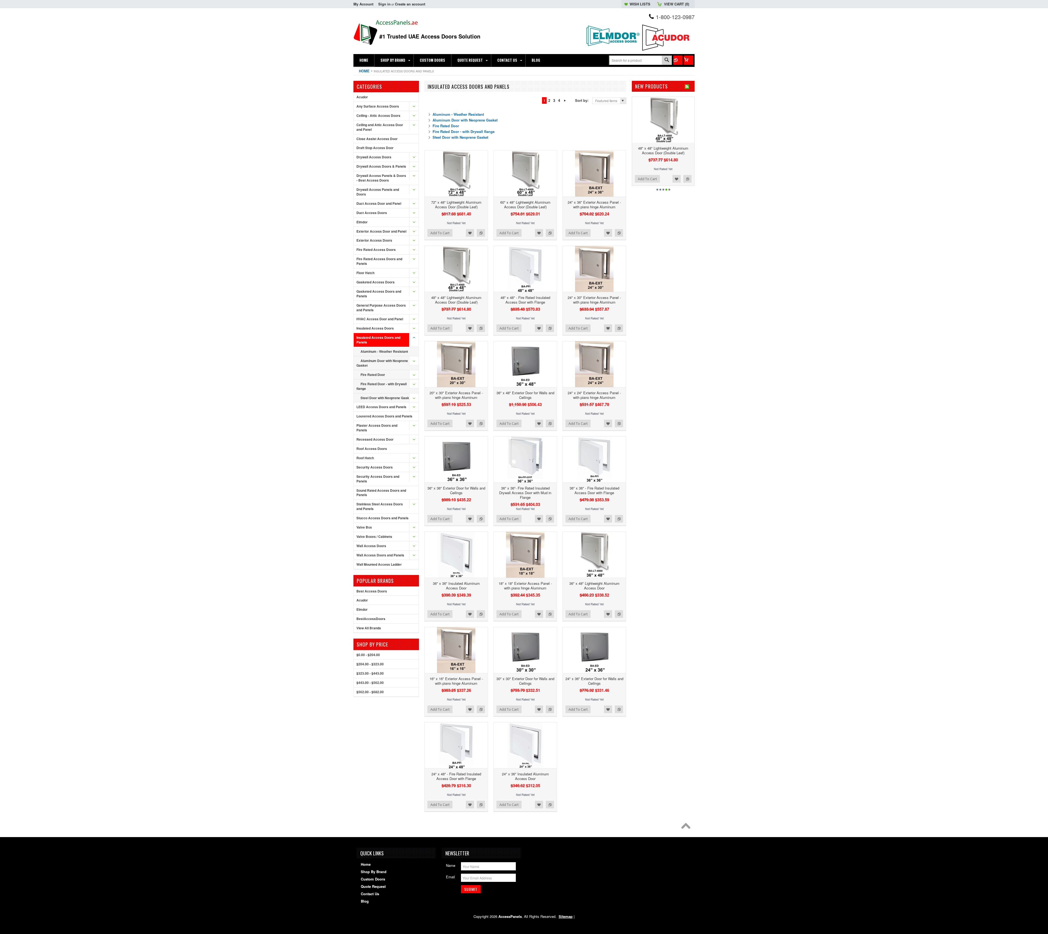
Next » (565, 100)
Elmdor (362, 222)
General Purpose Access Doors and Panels (381, 307)
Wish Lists (640, 4)
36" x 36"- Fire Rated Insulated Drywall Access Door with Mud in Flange (525, 492)
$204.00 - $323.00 (370, 664)
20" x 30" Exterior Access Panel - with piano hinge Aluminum (456, 395)
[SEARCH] (667, 60)
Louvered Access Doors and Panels (384, 416)
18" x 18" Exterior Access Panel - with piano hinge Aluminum (525, 586)
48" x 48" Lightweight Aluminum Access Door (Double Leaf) (456, 300)
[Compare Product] (678, 60)
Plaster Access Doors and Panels (376, 427)
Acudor (362, 96)
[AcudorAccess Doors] (667, 51)
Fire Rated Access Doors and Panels (379, 261)
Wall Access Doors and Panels (380, 555)
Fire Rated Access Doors (376, 249)
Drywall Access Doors (373, 157)
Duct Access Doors (371, 212)
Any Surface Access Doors (377, 106)
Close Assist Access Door (377, 138)
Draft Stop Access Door (375, 147)
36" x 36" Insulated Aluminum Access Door (456, 586)
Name (450, 865)
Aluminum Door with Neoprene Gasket (382, 363)
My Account (363, 4)
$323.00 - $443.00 (370, 673)
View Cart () (676, 4)
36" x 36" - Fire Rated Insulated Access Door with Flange (594, 490)
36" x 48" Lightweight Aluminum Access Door (594, 586)
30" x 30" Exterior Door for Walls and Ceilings (525, 681)
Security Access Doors (374, 467)
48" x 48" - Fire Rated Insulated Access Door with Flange (525, 300)
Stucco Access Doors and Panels (382, 517)
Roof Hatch (365, 457)
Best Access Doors (371, 591)
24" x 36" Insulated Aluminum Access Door (525, 776)
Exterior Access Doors (374, 240)
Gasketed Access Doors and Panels (378, 293)
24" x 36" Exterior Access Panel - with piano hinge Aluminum (594, 204)
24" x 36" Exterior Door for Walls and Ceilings (594, 681)
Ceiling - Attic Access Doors (378, 115)
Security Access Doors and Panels (377, 479)
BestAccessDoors (370, 618)
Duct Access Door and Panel (378, 203)
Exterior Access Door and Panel (381, 231)
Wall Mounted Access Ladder (379, 564)
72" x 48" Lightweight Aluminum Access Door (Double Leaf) (456, 204)
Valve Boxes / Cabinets (374, 536)
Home (364, 70)
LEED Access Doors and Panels (381, 406)
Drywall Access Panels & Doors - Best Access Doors (381, 178)
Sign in (384, 4)
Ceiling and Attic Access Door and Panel (379, 127)
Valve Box (364, 527)
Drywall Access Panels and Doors (377, 192)
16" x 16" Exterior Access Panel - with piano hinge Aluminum (456, 681)
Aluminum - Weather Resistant (384, 351)
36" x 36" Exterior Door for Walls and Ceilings (456, 490)
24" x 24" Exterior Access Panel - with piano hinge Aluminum (594, 395)
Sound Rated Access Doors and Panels (381, 492)
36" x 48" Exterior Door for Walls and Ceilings (525, 395)
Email (450, 876)
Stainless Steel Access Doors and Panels (379, 506)
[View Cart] (688, 60)
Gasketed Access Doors (375, 282)
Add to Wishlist (470, 233)
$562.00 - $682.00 (370, 691)
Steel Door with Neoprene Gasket (386, 397)
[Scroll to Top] (687, 827)
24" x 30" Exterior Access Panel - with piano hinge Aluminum (594, 300)
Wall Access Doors (371, 545)
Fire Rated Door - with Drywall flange (381, 386)
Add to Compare (481, 233)
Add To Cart (439, 232)
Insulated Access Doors (375, 328)
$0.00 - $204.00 (368, 654)
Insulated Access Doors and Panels (378, 340)
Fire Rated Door (373, 374)
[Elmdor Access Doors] (612, 49)
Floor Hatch (365, 272)
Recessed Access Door (375, 439)
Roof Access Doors (371, 448)
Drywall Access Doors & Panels (381, 166)
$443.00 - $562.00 (370, 682)
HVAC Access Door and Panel (379, 318)
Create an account (410, 4)
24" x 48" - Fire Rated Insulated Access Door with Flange (456, 776)
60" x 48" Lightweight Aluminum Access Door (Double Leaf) (525, 204)
